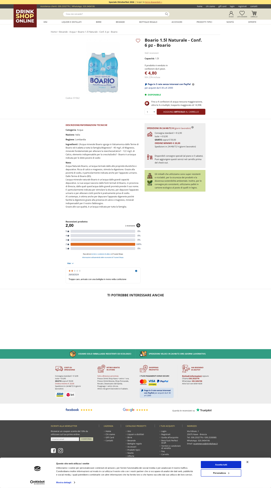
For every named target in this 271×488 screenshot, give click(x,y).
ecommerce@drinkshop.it (205, 443)
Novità (230, 22)
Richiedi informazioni (192, 376)
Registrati (242, 6)
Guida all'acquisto (169, 437)
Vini (45, 22)
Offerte (252, 22)
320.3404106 (89, 6)
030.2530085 (211, 437)
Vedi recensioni (152, 53)
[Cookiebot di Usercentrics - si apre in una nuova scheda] (37, 482)
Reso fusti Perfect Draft (169, 441)
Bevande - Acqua (67, 31)
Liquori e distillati (72, 22)
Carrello (254, 17)
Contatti (253, 6)
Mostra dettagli (63, 482)
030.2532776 (64, 6)
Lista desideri (242, 17)
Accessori (177, 22)
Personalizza (219, 473)
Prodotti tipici (204, 22)
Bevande (120, 22)
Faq (163, 451)
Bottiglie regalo (148, 22)
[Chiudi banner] (247, 462)
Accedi (231, 17)
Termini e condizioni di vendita (171, 447)
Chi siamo (210, 6)
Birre (98, 22)
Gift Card (222, 6)
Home (199, 6)
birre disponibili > (153, 2)
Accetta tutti (221, 464)
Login (232, 6)
